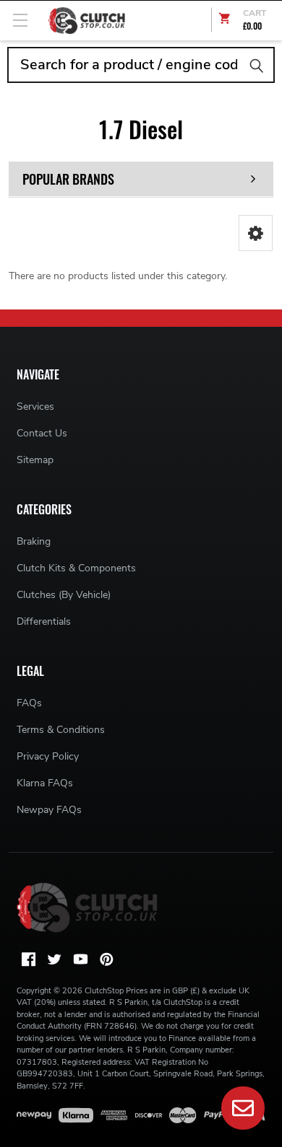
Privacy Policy (48, 756)
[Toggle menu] (20, 20)
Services (35, 406)
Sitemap (35, 460)
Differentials (44, 621)
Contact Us (42, 433)
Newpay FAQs (49, 810)
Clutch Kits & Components (76, 568)
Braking (34, 541)
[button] (256, 233)
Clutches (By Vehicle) (64, 595)
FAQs (29, 703)
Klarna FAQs (45, 783)
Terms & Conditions (61, 730)
